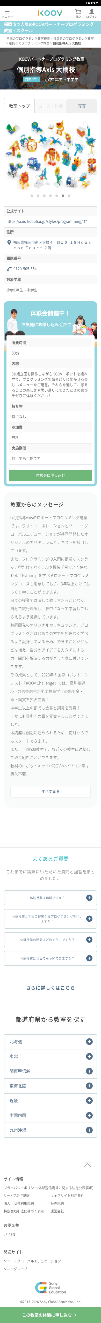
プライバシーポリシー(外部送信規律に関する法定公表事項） (50, 1188)
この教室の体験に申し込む (47, 1315)
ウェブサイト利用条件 (67, 1195)
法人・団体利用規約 (19, 1203)
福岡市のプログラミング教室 (29, 43)
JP (6, 1234)
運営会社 (57, 1211)
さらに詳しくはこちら (50, 988)
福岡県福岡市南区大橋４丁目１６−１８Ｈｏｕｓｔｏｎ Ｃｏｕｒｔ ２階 (52, 245)
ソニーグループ (15, 1269)
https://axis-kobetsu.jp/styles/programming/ (44, 221)
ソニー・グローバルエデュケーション (32, 1261)
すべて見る (50, 791)
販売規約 (57, 1203)
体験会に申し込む (50, 475)
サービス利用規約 (17, 1195)
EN (13, 1234)
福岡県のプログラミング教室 (73, 38)
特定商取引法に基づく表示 (24, 1211)
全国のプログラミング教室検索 (28, 38)
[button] (32, 195)
